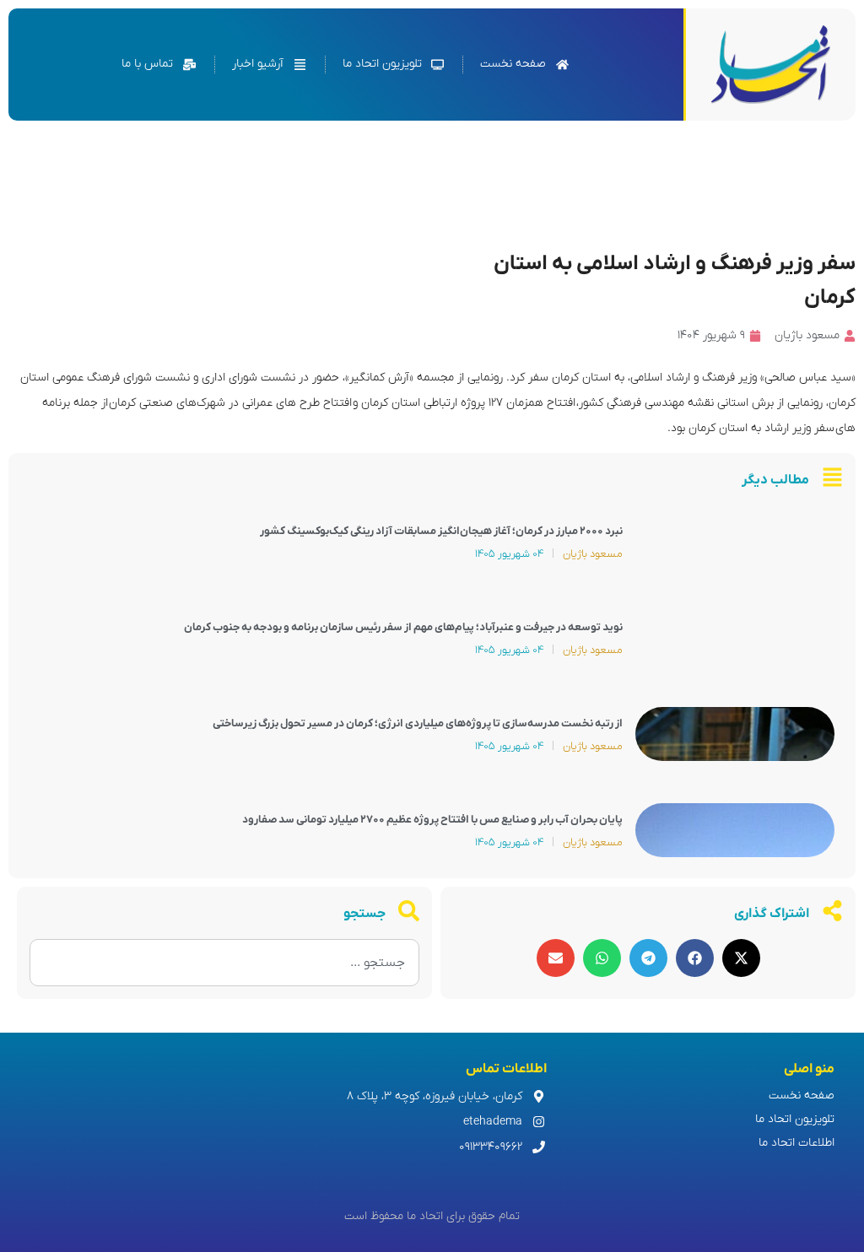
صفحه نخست (801, 1095)
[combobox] (224, 962)
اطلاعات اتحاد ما (796, 1143)
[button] (741, 958)
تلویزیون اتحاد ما (794, 1119)
